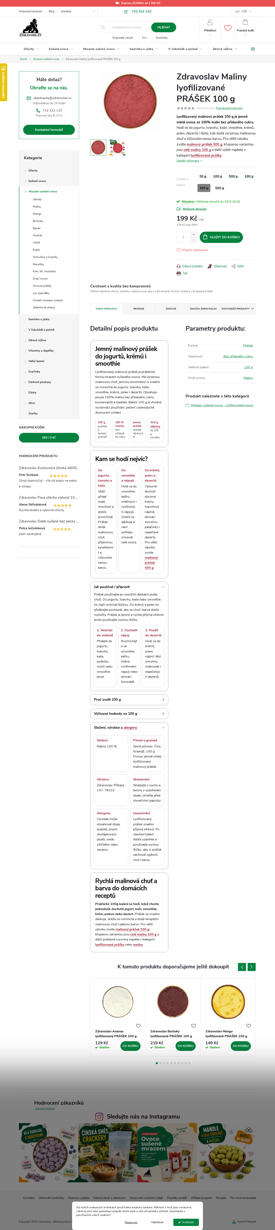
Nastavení (131, 1222)
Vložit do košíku (225, 237)
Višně (36, 243)
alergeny (130, 727)
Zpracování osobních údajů (146, 1198)
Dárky (32, 392)
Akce (31, 403)
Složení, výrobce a (115, 727)
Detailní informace (188, 161)
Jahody (37, 199)
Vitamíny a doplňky (41, 351)
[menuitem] (31, 49)
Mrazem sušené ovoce (43, 191)
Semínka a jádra (39, 319)
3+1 (144, 38)
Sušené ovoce (37, 181)
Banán (37, 228)
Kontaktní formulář (49, 130)
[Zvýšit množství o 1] (193, 234)
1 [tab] (157, 1063)
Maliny (37, 206)
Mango (37, 214)
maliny (138, 944)
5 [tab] (171, 1063)
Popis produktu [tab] (106, 308)
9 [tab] (186, 1063)
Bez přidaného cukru (238, 356)
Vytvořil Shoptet (246, 1222)
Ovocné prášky (42, 286)
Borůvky (38, 221)
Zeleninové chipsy (44, 307)
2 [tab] (160, 1063)
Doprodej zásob (123, 38)
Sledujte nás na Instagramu (143, 1117)
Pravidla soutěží (177, 1198)
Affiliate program (201, 1198)
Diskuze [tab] (171, 308)
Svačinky (161, 38)
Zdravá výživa (37, 340)
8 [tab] (182, 1063)
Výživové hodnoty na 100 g (115, 713)
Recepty (221, 1198)
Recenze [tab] (138, 308)
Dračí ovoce (40, 279)
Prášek (248, 345)
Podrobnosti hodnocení (229, 108)
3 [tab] (164, 1063)
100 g (248, 367)
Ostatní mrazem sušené (48, 300)
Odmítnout (157, 1222)
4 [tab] (168, 1063)
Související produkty (236, 308)
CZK (244, 11)
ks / (49, 438)
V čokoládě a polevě (41, 330)
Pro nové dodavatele (243, 1198)
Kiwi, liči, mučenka (44, 271)
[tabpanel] (118, 1017)
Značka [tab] (203, 308)
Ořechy (32, 170)
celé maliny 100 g (197, 150)
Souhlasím (188, 1222)
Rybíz (36, 250)
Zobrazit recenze (45, 1108)
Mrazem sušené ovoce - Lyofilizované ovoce (222, 405)
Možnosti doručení (195, 209)
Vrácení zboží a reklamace (109, 1198)
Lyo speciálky (41, 293)
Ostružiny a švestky (45, 257)
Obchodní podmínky (51, 1198)
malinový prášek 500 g (204, 144)
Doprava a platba (78, 1198)
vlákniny (155, 426)
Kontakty (66, 11)
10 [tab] (189, 1063)
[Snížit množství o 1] (193, 240)
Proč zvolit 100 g (107, 699)
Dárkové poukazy (39, 382)
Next (252, 967)
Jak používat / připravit (112, 587)
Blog (51, 11)
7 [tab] (179, 1063)
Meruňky (38, 264)
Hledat (163, 27)
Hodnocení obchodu (30, 11)
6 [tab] (175, 1063)
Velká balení (36, 361)
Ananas (37, 235)
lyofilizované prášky (206, 155)
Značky (33, 413)
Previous (242, 967)
